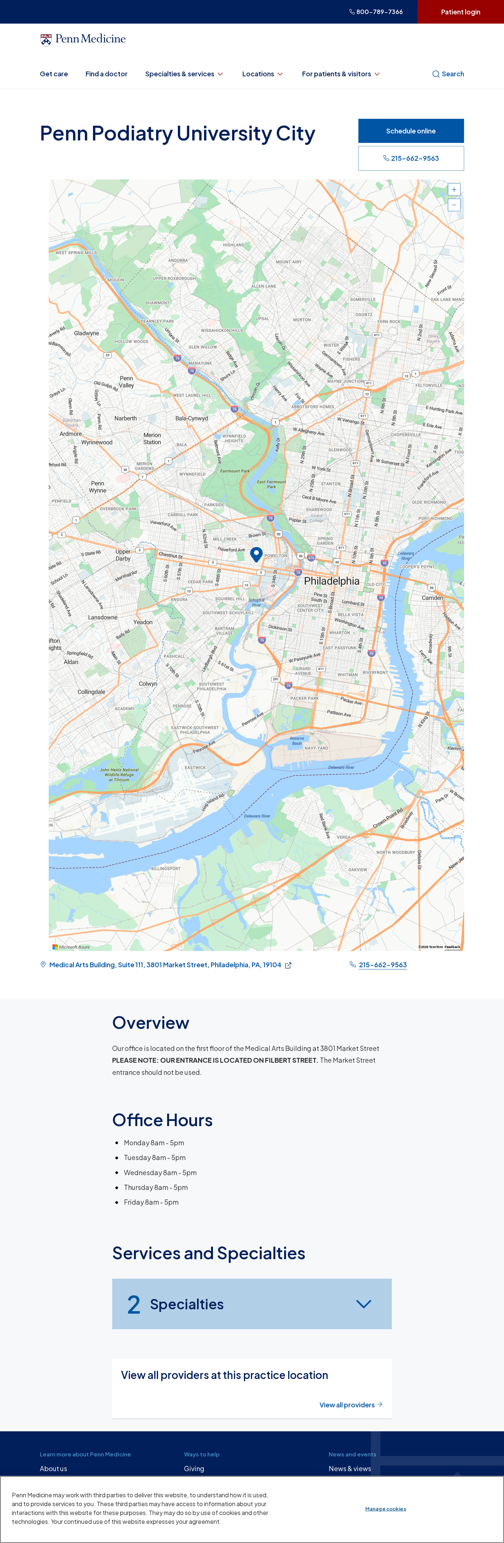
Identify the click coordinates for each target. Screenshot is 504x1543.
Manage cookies (385, 1509)
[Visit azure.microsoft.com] (71, 947)
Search (453, 73)
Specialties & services (179, 73)
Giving (194, 1468)
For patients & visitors (336, 73)
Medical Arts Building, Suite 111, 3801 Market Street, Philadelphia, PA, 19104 (165, 964)
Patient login (460, 11)
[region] (256, 565)
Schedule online (411, 130)
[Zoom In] (454, 189)
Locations (258, 73)
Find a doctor (107, 73)
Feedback (452, 947)
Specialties (175, 1304)
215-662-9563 (415, 158)
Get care (54, 73)
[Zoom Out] (454, 205)
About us (53, 1468)
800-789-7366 (379, 11)
